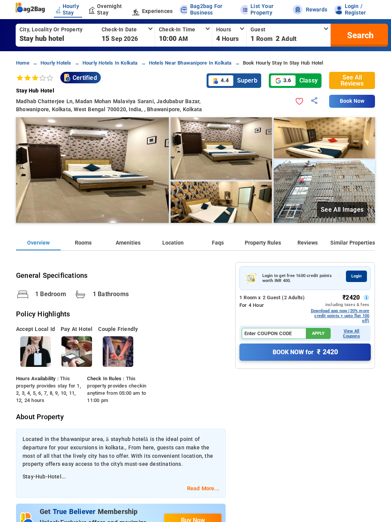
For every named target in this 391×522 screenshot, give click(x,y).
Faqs (218, 243)
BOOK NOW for (305, 352)
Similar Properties (352, 243)
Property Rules (263, 243)
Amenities (128, 243)
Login (356, 276)
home (22, 63)
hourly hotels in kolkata (110, 63)
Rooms (83, 243)
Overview (38, 243)
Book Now (352, 101)
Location (173, 243)
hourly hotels (55, 63)
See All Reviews (352, 80)
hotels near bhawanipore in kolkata (190, 63)
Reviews (307, 243)
